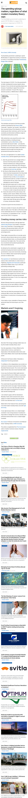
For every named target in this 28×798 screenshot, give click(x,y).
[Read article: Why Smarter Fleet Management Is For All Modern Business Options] (14, 520)
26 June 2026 (12, 630)
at (2, 573)
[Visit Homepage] (13, 2)
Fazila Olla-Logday (6, 511)
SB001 (5, 434)
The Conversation (9, 26)
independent (4, 361)
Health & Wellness (6, 722)
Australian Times (5, 542)
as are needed (19, 177)
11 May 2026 (12, 689)
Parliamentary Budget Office (6, 120)
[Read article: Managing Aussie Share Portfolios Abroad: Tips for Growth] (14, 578)
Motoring (4, 514)
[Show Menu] (1, 2)
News (6, 6)
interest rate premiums (6, 224)
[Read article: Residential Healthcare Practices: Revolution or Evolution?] (14, 697)
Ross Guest (4, 52)
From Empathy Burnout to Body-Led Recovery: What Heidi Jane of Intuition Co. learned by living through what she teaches (13, 479)
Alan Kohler (15, 142)
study (5, 226)
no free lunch (19, 400)
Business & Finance (7, 454)
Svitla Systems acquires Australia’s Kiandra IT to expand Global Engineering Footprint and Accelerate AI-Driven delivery (13, 656)
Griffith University (11, 52)
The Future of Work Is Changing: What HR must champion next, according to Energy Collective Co (13, 448)
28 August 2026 (13, 451)
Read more (5, 473)
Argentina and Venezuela (13, 262)
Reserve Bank (18, 125)
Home (2, 6)
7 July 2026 (12, 542)
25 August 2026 (13, 482)
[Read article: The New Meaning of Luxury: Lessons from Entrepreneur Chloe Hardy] (14, 607)
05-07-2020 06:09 (19, 26)
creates (16, 175)
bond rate (14, 169)
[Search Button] (26, 2)
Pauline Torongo (5, 451)
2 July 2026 (13, 570)
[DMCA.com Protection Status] (14, 438)
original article (4, 430)
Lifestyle (4, 485)
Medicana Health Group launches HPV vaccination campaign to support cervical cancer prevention (13, 716)
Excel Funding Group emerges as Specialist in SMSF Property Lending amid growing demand (13, 626)
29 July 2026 (13, 511)
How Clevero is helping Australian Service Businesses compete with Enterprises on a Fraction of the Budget (13, 747)
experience (6, 259)
